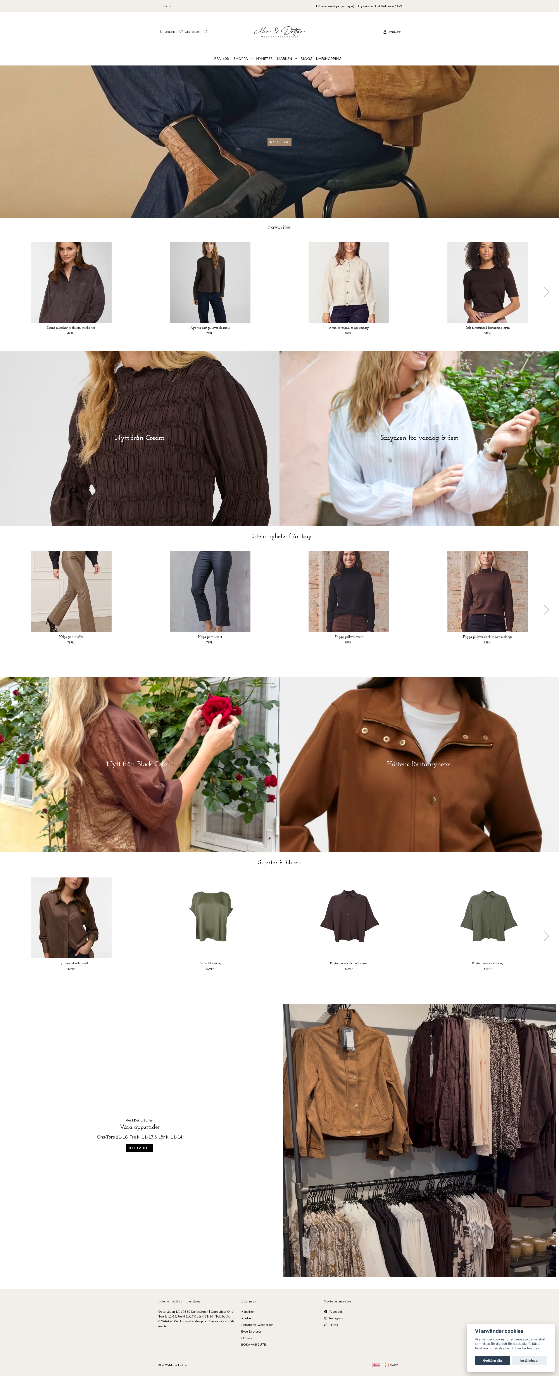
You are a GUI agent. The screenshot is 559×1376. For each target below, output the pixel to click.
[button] (546, 292)
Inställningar (529, 1360)
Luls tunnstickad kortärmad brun (488, 328)
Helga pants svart (210, 637)
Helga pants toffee (71, 637)
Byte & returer (251, 1331)
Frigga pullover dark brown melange (487, 637)
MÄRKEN (284, 58)
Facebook (336, 1311)
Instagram (335, 1318)
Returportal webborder (257, 1324)
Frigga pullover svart (349, 637)
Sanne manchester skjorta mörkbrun (71, 328)
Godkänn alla (492, 1360)
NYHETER (264, 58)
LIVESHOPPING (329, 58)
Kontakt (247, 1318)
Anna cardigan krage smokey (349, 328)
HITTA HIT (140, 1147)
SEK (165, 6)
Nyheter (279, 142)
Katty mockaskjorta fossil (71, 963)
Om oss (246, 1338)
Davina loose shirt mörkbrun (348, 963)
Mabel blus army (210, 963)
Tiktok (333, 1324)
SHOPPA (241, 58)
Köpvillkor (248, 1311)
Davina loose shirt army (488, 963)
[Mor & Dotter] (279, 31)
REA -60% (221, 58)
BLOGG (306, 58)
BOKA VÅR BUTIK (254, 1344)
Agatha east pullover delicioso (210, 328)
